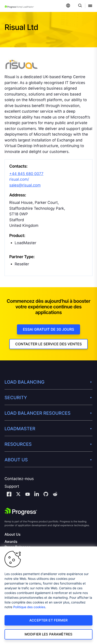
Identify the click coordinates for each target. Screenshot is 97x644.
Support (12, 486)
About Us (13, 534)
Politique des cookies (29, 607)
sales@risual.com (25, 185)
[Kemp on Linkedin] (36, 495)
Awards (11, 541)
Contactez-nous (19, 479)
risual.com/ (19, 179)
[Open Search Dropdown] (79, 6)
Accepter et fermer (48, 620)
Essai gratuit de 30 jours (48, 329)
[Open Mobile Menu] (90, 6)
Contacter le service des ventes (48, 344)
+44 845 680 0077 (26, 174)
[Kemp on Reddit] (55, 495)
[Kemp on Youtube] (27, 495)
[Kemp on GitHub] (46, 495)
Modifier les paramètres (48, 634)
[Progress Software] (21, 511)
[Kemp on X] (18, 495)
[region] (48, 595)
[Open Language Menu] (68, 6)
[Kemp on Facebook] (9, 495)
